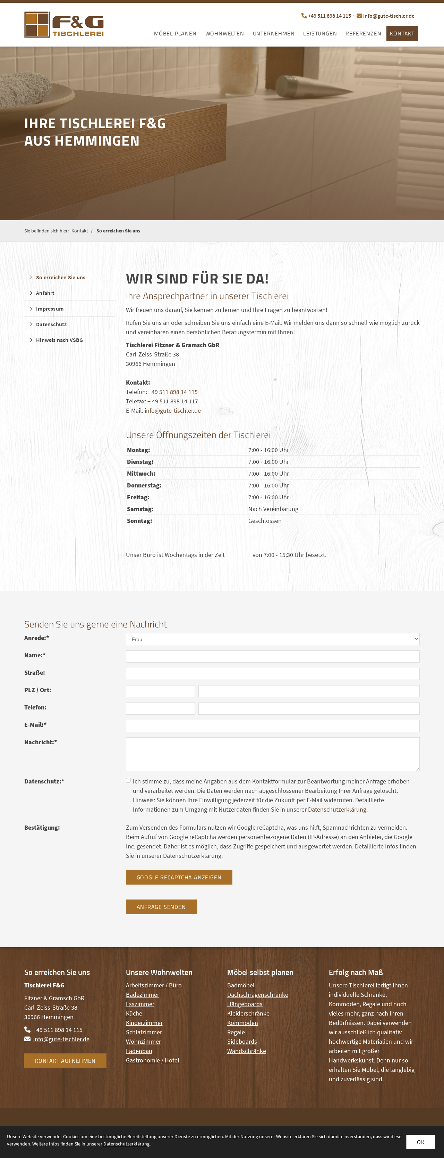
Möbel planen (175, 33)
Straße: (34, 672)
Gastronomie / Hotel (152, 1060)
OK (421, 1142)
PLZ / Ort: (37, 690)
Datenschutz (51, 324)
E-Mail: (35, 725)
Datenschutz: (44, 781)
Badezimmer (142, 995)
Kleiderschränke (248, 1013)
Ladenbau (139, 1051)
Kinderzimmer (144, 1023)
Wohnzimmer (143, 1041)
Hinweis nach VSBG (59, 339)
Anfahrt (45, 292)
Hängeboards (245, 1004)
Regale (236, 1032)
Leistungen (320, 33)
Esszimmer (140, 1004)
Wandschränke (246, 1051)
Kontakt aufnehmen (65, 1061)
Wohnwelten (224, 33)
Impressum (49, 308)
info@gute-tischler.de (389, 15)
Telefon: (35, 707)
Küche (134, 1013)
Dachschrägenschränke (257, 995)
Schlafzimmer (144, 1032)
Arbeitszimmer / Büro (154, 985)
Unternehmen (274, 33)
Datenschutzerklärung (337, 809)
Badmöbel (241, 985)
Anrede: (36, 638)
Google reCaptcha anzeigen (179, 877)
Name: (35, 655)
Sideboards (242, 1041)
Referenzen (363, 33)
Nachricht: (40, 742)
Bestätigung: (42, 827)
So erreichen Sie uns (118, 231)
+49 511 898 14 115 (329, 15)
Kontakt (402, 33)
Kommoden (242, 1023)
